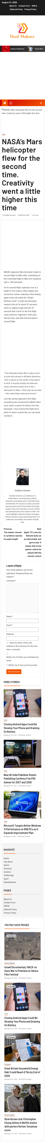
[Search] (40, 103)
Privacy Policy (30, 9)
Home (6, 858)
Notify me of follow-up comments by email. (22, 659)
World (6, 865)
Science (7, 872)
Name (9, 616)
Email (9, 625)
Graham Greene (10, 215)
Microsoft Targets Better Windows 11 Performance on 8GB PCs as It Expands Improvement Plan (22, 829)
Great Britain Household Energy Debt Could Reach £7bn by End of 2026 (22, 1072)
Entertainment (10, 882)
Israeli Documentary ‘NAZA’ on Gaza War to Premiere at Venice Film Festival (21, 970)
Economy (8, 868)
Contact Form (24, 6)
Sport (6, 879)
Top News (8, 862)
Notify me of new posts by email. (23, 665)
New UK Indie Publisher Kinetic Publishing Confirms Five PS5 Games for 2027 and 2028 (20, 778)
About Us (13, 6)
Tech (3, 134)
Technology (9, 875)
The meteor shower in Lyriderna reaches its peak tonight (13, 534)
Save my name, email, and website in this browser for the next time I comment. (22, 646)
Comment (11, 581)
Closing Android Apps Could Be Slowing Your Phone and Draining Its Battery (21, 728)
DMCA (34, 6)
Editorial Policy (16, 9)
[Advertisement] (22, 75)
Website (10, 634)
